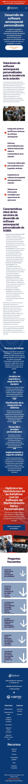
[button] (25, 8)
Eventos (14, 754)
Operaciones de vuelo (8, 713)
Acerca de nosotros (19, 710)
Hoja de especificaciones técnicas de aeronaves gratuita (14, 2)
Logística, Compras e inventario (8, 719)
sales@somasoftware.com (14, 686)
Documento (8, 725)
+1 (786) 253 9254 (14, 689)
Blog (14, 762)
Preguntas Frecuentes (14, 767)
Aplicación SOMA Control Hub (8, 737)
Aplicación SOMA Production (8, 730)
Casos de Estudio (14, 750)
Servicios (19, 714)
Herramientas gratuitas (14, 758)
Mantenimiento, (8, 709)
